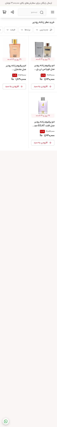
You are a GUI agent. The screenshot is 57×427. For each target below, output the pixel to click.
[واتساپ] (6, 421)
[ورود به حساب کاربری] (12, 12)
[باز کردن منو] (51, 12)
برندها (27, 29)
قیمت (12, 29)
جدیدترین (44, 29)
